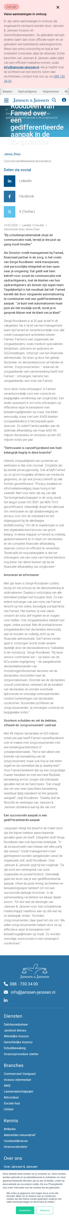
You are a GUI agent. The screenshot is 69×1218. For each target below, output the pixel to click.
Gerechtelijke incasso (18, 1042)
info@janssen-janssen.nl (32, 992)
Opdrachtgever (27, 91)
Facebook (26, 196)
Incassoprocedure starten (21, 1054)
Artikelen (10, 1129)
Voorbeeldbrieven (16, 1141)
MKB (7, 1086)
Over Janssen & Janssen (20, 1166)
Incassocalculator (15, 1147)
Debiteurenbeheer (16, 1024)
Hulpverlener (51, 91)
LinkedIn (25, 181)
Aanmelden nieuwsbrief (19, 1135)
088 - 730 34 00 (24, 984)
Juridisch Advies (15, 1030)
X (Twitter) (27, 212)
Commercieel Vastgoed (19, 1074)
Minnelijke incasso (16, 1036)
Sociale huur (12, 1103)
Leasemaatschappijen (18, 1091)
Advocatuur (11, 1097)
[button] (54, 100)
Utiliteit (8, 1109)
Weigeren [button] (45, 1210)
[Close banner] (58, 7)
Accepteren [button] (25, 1210)
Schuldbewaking (15, 1048)
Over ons (13, 1158)
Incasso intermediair (17, 1080)
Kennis (11, 1120)
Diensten (13, 1016)
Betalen (7, 91)
